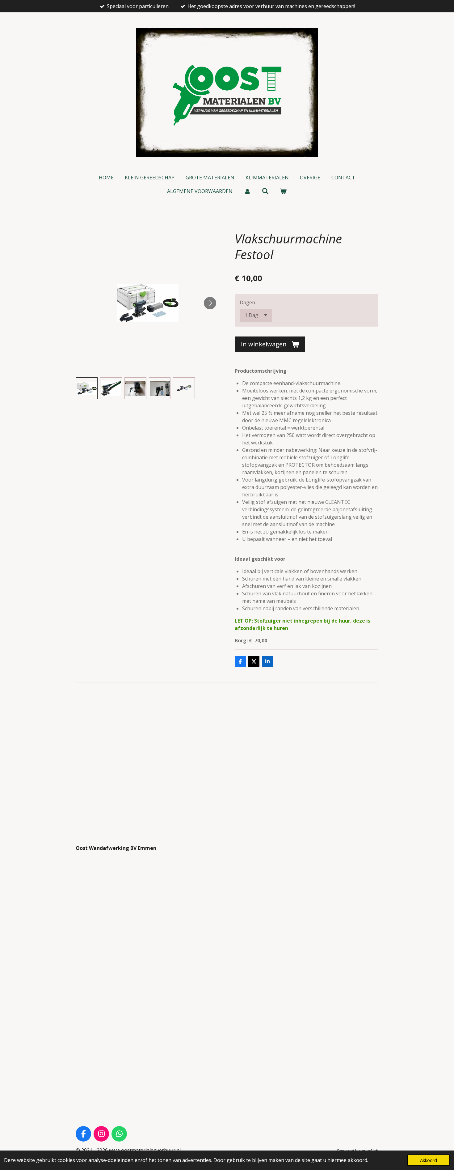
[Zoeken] (265, 191)
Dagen (247, 302)
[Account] (247, 191)
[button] (87, 388)
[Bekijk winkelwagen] (283, 191)
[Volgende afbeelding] (210, 303)
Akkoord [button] (428, 1160)
